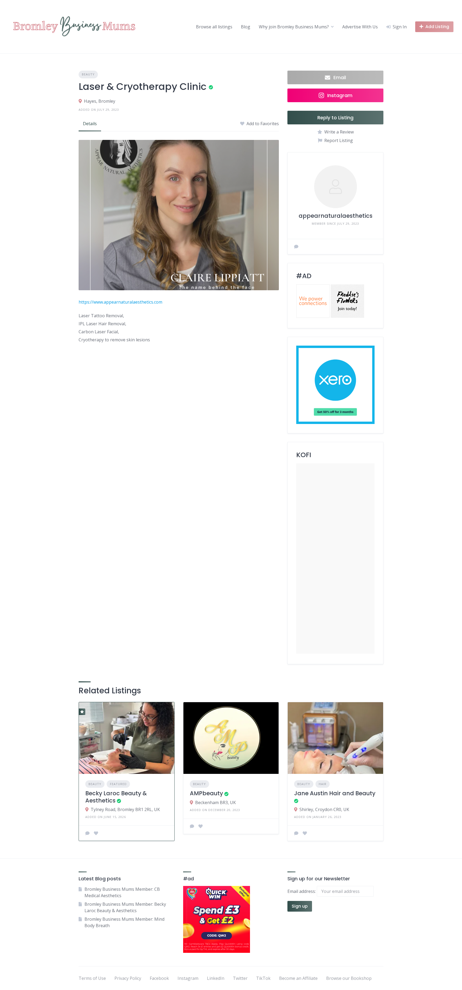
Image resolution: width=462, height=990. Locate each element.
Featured (118, 784)
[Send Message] (296, 246)
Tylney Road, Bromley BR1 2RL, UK (125, 809)
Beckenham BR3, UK (215, 802)
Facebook (159, 978)
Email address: (302, 891)
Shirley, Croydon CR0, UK (324, 809)
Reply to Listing (335, 117)
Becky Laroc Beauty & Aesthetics (116, 796)
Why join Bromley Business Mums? (294, 27)
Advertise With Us (360, 27)
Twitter (240, 978)
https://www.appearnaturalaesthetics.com (120, 302)
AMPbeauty (206, 793)
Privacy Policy (127, 978)
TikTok (263, 978)
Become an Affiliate (298, 978)
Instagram (188, 978)
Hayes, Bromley (99, 101)
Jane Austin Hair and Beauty (334, 793)
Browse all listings (214, 27)
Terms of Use (92, 978)
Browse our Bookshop (349, 978)
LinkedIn (215, 978)
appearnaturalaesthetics (335, 216)
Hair (322, 784)
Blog (245, 27)
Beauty (88, 74)
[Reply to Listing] (87, 833)
